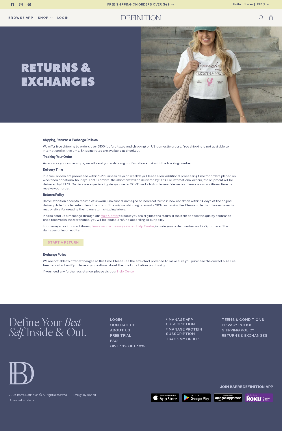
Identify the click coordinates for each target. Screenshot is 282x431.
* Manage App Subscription (180, 322)
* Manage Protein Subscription (184, 331)
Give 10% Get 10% (127, 346)
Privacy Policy (237, 325)
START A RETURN (63, 242)
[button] (261, 17)
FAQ (114, 341)
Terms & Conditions (243, 320)
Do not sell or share (21, 400)
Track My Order (182, 339)
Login (116, 320)
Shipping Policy (238, 330)
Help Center (110, 216)
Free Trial (120, 335)
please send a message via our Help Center (122, 226)
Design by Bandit (85, 395)
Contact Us (122, 325)
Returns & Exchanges (244, 335)
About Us (120, 330)
